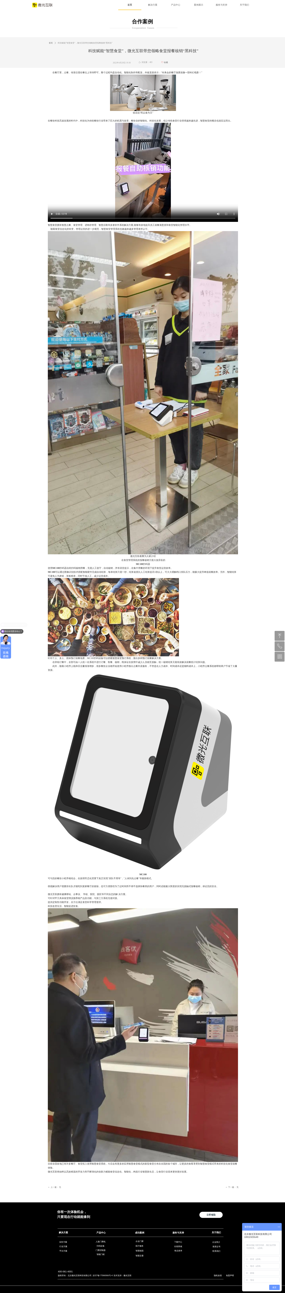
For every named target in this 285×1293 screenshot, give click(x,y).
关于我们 (244, 5)
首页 (129, 5)
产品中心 (175, 5)
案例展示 (198, 5)
